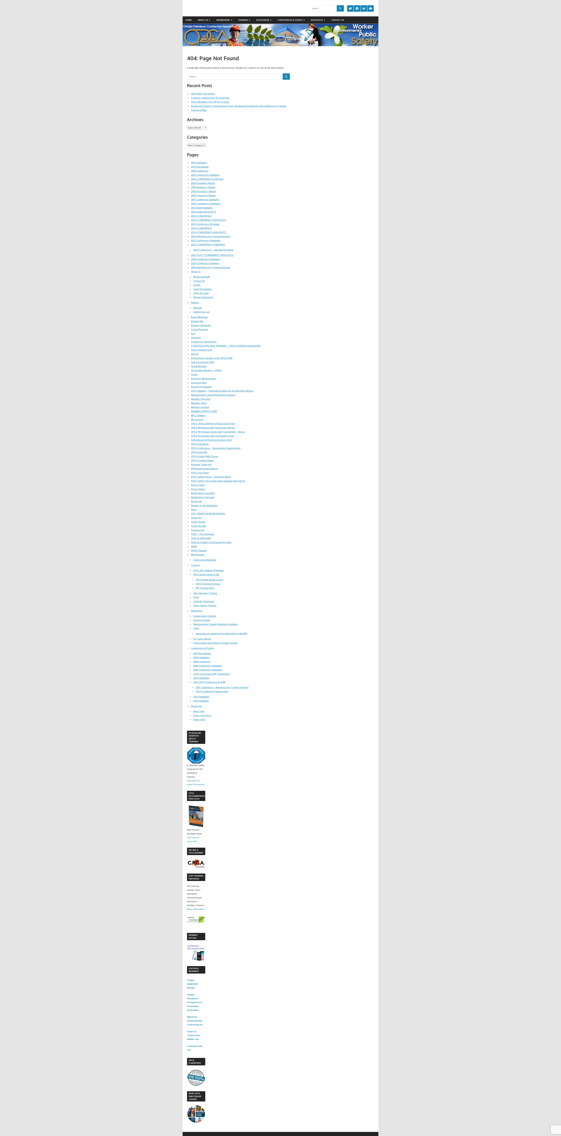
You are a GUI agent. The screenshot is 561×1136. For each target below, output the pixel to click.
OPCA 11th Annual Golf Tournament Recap (213, 427)
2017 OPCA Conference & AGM (209, 682)
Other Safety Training (204, 605)
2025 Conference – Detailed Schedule (213, 249)
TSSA (196, 628)
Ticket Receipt (198, 525)
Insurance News (201, 620)
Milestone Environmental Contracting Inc (195, 1021)
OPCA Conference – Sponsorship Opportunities (215, 448)
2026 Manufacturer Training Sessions (210, 267)
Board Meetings (199, 317)
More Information (195, 909)
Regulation (262, 20)
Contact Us (337, 20)
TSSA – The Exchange (202, 534)
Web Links (198, 711)
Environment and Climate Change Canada (215, 642)
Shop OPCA (199, 719)
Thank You (196, 517)
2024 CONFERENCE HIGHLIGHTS (208, 232)
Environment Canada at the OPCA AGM (211, 358)
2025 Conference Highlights (205, 240)
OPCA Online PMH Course (204, 456)
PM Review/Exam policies (204, 468)
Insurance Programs (201, 386)
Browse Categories (201, 325)
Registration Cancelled (203, 493)
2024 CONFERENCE (201, 228)
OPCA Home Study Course (209, 579)
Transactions (197, 530)
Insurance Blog (198, 110)
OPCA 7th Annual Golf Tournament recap (212, 435)
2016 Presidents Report (203, 183)
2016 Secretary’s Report (203, 191)
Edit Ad (194, 354)
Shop (193, 509)
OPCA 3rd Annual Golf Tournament (211, 673)
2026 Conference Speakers (205, 263)
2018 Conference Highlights (207, 665)
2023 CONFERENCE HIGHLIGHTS (208, 220)
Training (243, 20)
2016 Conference (199, 170)
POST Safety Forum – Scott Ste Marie (211, 476)
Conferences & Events (290, 20)
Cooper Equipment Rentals (192, 984)
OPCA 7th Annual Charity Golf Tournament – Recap (218, 431)
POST (196, 597)
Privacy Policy (198, 485)
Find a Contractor (202, 715)
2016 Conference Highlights (205, 175)
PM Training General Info (206, 574)
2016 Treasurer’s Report (203, 195)
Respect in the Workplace (204, 505)
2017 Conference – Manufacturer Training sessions (222, 687)
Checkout (196, 337)
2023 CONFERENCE (201, 216)
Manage (197, 307)
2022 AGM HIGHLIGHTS (203, 211)
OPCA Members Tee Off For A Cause (210, 101)
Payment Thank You (201, 464)
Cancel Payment (199, 329)
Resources (317, 20)
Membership (223, 20)
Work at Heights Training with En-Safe (211, 542)
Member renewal (200, 407)
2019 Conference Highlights (207, 669)
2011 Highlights (201, 700)
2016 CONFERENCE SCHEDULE (207, 179)
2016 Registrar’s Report (203, 187)
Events (196, 285)
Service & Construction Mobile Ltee (193, 1035)
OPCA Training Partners (208, 583)
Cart (193, 333)
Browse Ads (197, 321)
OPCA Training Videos (202, 460)
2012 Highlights (201, 696)
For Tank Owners (202, 638)
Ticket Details (198, 521)
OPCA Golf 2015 (199, 452)
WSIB (194, 546)
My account (197, 419)
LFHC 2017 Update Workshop (208, 570)
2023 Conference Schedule (205, 224)
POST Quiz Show (200, 472)
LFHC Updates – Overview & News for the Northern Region (222, 390)
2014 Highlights (201, 657)
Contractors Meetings (204, 559)
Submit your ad (201, 311)
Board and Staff (201, 276)
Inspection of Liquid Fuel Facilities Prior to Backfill (221, 633)
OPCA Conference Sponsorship (212, 691)
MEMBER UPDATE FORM (204, 411)
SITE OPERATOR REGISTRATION (208, 513)
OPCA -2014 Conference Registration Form (213, 423)
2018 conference (202, 661)
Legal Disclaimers (202, 289)
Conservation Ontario (204, 616)
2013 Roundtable (202, 653)
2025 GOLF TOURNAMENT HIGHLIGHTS (212, 255)
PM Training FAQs (205, 587)
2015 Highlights (199, 162)
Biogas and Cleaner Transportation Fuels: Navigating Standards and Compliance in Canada (238, 106)
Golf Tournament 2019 (202, 362)
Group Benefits (199, 366)
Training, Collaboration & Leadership (210, 97)
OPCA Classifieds (200, 444)
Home (189, 20)
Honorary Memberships (203, 378)
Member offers (199, 403)
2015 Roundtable (200, 166)
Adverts (195, 302)
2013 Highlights (201, 678)
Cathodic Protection (203, 601)
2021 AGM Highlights (202, 207)
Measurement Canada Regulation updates (213, 394)
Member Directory (201, 399)
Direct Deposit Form (201, 349)
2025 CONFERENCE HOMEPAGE (208, 244)
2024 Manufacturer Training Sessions (210, 236)
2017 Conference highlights (205, 199)
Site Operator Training (205, 593)
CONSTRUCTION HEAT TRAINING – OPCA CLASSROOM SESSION (225, 345)
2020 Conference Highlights (205, 203)
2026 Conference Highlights (205, 259)
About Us (203, 20)
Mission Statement (203, 297)
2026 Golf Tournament (203, 93)
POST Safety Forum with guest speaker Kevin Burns (218, 480)
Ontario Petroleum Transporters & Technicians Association (194, 1002)
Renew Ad (196, 501)
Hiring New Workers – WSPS (206, 370)
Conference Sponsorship (204, 341)
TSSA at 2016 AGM (201, 538)
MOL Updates (198, 415)
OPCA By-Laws (201, 293)
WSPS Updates (199, 550)
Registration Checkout (202, 497)
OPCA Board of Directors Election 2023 (211, 440)
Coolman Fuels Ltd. (194, 1048)
